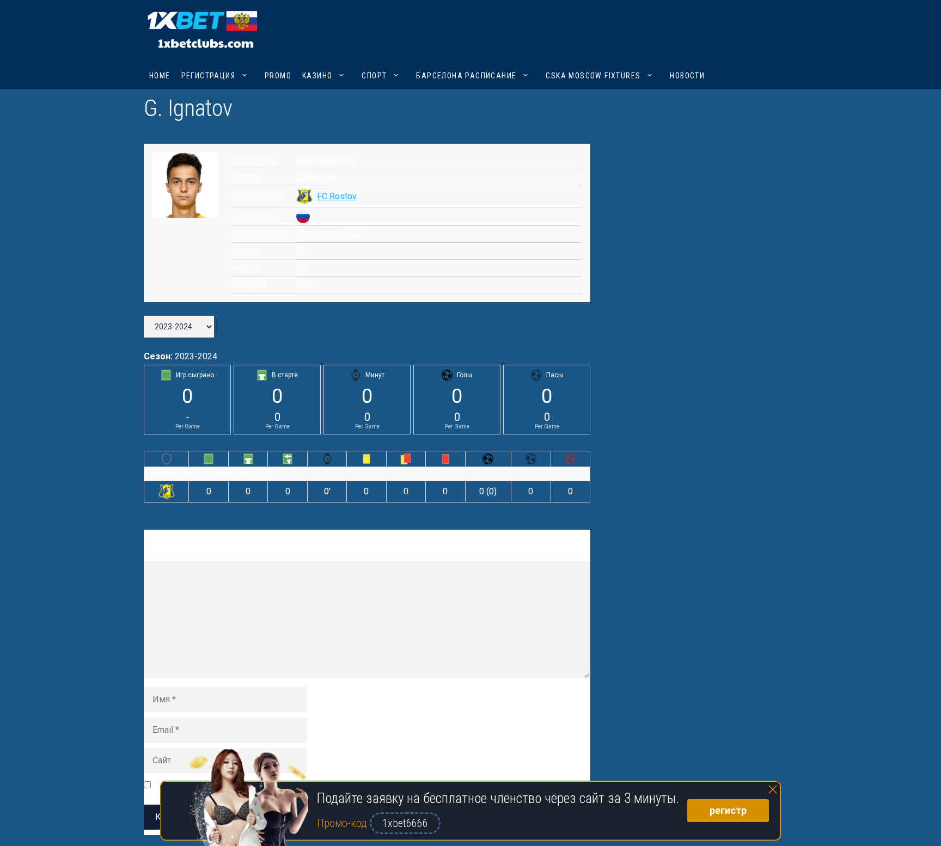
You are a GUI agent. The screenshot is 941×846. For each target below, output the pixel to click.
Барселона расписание (466, 75)
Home (159, 75)
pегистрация (208, 75)
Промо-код (343, 823)
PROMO (278, 75)
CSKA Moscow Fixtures (593, 75)
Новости (687, 75)
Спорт (374, 75)
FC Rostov (337, 196)
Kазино (317, 75)
